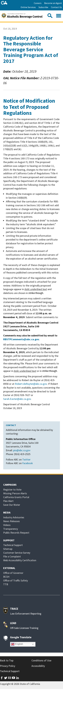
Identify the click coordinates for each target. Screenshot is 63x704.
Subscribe (43, 7)
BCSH (6, 576)
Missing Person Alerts (15, 493)
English (19, 644)
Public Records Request (16, 532)
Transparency (10, 528)
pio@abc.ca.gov (21, 450)
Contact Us (56, 7)
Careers (37, 3)
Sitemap (7, 549)
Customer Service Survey (16, 552)
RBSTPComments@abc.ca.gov (21, 339)
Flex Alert (8, 501)
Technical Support (13, 545)
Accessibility (38, 666)
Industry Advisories (13, 517)
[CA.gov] (4, 2)
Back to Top (6, 660)
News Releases (11, 521)
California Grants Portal (16, 497)
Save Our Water (11, 504)
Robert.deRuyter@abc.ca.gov (31, 383)
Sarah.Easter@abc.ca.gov (17, 399)
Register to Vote (12, 489)
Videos (7, 525)
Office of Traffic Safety (15, 580)
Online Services (28, 7)
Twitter (26, 459)
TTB (5, 584)
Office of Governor (13, 573)
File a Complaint (12, 556)
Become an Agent (53, 3)
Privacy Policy (7, 666)
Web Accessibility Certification (19, 560)
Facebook (27, 463)
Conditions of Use (41, 660)
